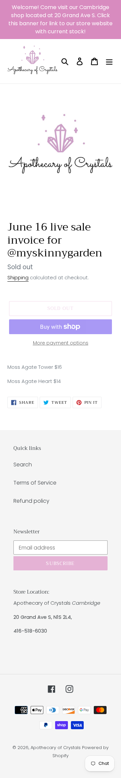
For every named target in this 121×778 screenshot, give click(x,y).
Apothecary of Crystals (56, 747)
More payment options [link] (60, 343)
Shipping (18, 277)
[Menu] (109, 61)
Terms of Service (34, 483)
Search (22, 464)
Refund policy (31, 501)
